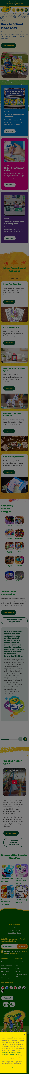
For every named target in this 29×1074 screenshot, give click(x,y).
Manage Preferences (13, 1067)
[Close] (24, 1034)
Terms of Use (13, 1054)
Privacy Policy (6, 1052)
